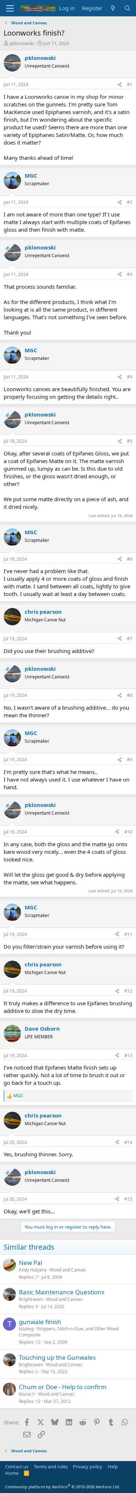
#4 (129, 377)
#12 (128, 991)
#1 (129, 84)
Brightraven (31, 1299)
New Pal (30, 1262)
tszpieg (26, 1329)
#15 (128, 1199)
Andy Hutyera (32, 1270)
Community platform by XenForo (62, 1486)
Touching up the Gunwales (57, 1357)
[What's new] (113, 8)
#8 (129, 695)
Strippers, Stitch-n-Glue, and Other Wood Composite (69, 1332)
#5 (129, 441)
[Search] (127, 8)
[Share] (119, 85)
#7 (129, 639)
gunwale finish (40, 1322)
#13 (128, 1055)
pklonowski (21, 43)
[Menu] (9, 8)
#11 (128, 934)
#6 (129, 559)
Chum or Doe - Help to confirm (63, 1387)
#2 (129, 202)
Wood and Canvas (68, 1270)
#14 (128, 1142)
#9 (129, 759)
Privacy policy (87, 1466)
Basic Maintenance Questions (61, 1292)
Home (11, 1473)
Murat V (27, 1394)
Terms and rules (51, 1466)
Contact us (16, 1466)
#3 (129, 274)
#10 (128, 832)
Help (113, 1466)
